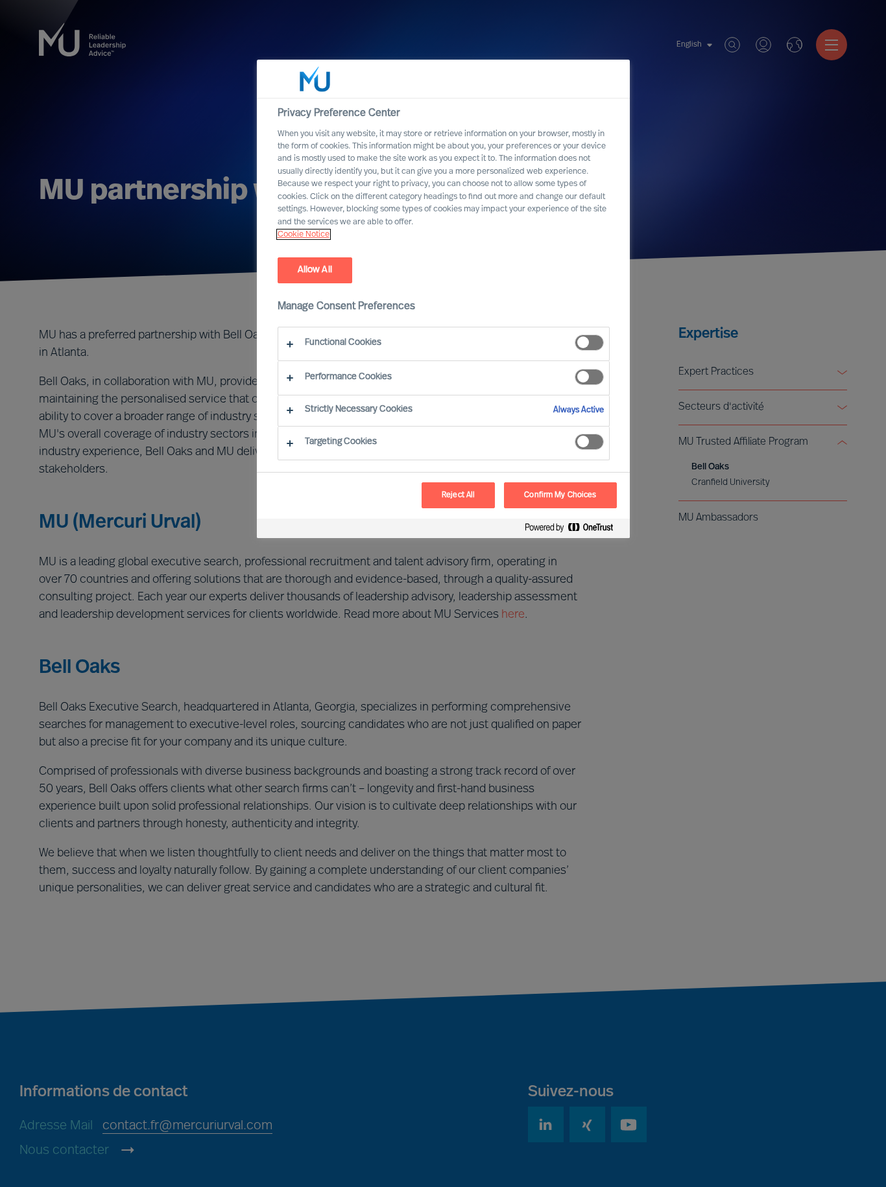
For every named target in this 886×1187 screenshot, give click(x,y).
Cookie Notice (303, 234)
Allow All (315, 270)
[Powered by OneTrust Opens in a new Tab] (574, 530)
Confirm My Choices (560, 495)
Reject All (458, 495)
